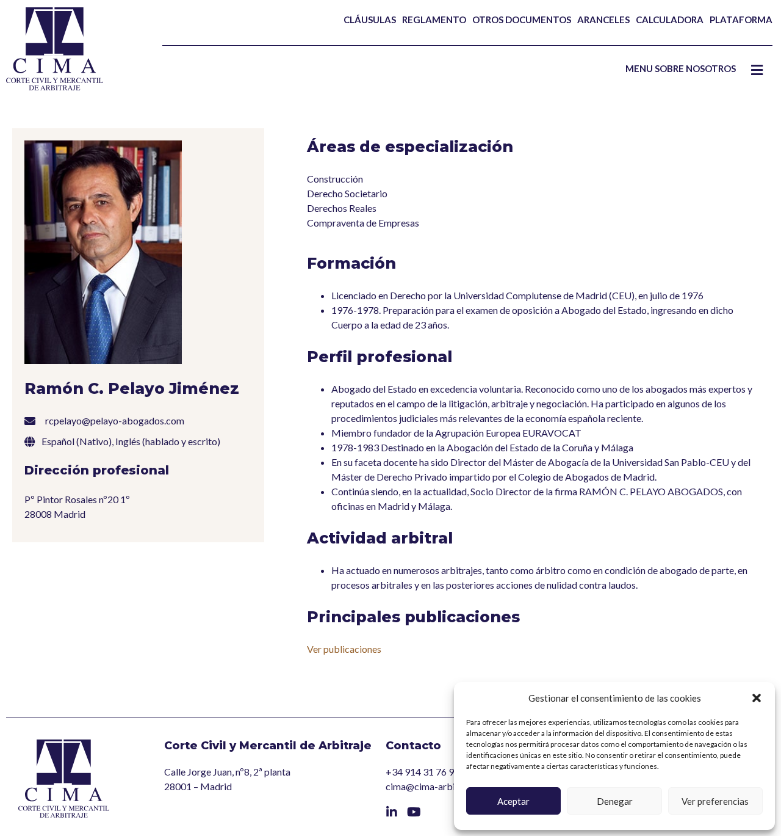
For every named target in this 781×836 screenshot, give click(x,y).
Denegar (615, 801)
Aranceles (603, 19)
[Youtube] (414, 812)
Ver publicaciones (344, 649)
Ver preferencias (715, 801)
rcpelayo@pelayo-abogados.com (114, 420)
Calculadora (670, 19)
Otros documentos (521, 19)
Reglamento (434, 19)
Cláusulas (370, 19)
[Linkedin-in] (392, 812)
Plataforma (741, 19)
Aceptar (513, 801)
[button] (756, 698)
